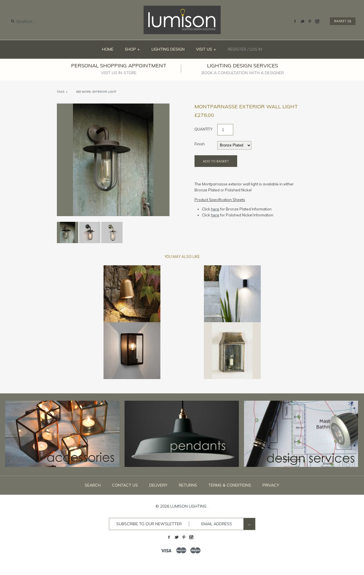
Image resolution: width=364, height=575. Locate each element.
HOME (107, 49)
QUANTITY (203, 129)
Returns (188, 485)
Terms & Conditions (229, 485)
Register (237, 49)
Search (93, 485)
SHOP (132, 49)
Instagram (317, 21)
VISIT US (206, 49)
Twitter (302, 21)
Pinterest (310, 21)
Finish (200, 144)
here (215, 209)
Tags (62, 92)
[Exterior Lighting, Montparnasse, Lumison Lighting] (113, 106)
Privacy (270, 485)
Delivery (158, 485)
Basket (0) (342, 21)
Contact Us (125, 485)
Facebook (295, 21)
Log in (256, 49)
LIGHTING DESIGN (168, 49)
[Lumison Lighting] (182, 8)
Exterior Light (104, 92)
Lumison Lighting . (189, 506)
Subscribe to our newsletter (149, 523)
